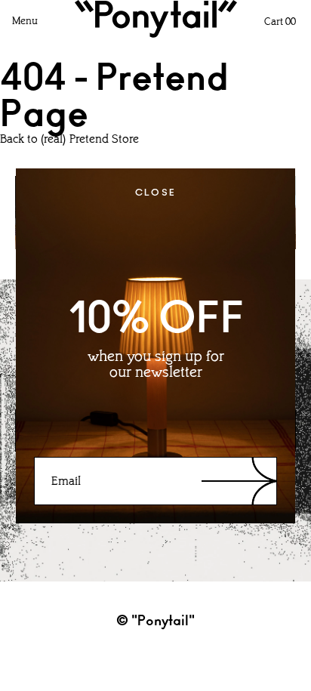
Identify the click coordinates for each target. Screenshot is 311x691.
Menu (25, 21)
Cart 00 (280, 22)
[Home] (156, 19)
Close (156, 192)
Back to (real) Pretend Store (69, 140)
